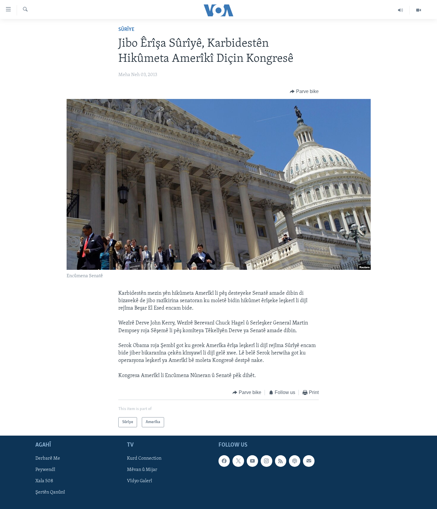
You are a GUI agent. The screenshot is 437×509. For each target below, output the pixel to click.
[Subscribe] (308, 461)
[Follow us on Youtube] (252, 461)
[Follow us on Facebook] (224, 461)
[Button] (304, 91)
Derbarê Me (47, 458)
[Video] (418, 10)
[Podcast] (294, 461)
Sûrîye (126, 29)
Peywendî (45, 470)
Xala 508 (44, 481)
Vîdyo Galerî (139, 481)
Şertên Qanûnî (50, 492)
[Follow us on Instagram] (266, 461)
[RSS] (280, 461)
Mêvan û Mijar (142, 470)
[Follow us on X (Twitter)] (238, 461)
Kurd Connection (144, 458)
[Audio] (401, 10)
